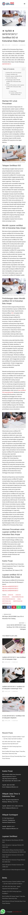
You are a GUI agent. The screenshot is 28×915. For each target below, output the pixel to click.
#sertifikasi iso (17, 601)
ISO (12, 313)
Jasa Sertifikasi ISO (17, 911)
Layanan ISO (22, 45)
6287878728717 (6, 64)
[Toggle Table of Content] (22, 69)
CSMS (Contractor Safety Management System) (13, 869)
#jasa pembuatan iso (18, 597)
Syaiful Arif (7, 45)
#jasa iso (10, 594)
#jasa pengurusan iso (8, 599)
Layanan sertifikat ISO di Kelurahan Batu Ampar (16, 93)
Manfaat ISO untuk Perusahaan (13, 72)
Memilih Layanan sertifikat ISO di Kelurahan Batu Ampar (14, 77)
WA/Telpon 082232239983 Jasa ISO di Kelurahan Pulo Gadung (13, 617)
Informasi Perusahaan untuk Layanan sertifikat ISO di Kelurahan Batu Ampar (15, 86)
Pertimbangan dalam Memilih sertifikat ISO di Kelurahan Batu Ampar (13, 81)
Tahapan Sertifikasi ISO (11, 74)
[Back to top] (26, 913)
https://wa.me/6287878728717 (10, 586)
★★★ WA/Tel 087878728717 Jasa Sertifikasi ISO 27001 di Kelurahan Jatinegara (16, 627)
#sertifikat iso (6, 603)
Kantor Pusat (13, 91)
